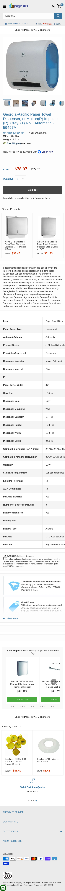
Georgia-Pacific (13, 133)
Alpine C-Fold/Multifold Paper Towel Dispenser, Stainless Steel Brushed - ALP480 (48, 245)
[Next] (54, 682)
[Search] (58, 16)
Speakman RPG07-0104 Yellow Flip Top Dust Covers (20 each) (15, 761)
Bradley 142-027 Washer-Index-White (48, 760)
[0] (59, 6)
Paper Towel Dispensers (32, 30)
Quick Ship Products (17, 650)
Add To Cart (22, 699)
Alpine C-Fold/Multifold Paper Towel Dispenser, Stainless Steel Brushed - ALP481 (16, 245)
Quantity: (8, 178)
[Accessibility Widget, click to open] (3, 888)
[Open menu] (4, 6)
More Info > (32, 791)
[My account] (53, 6)
